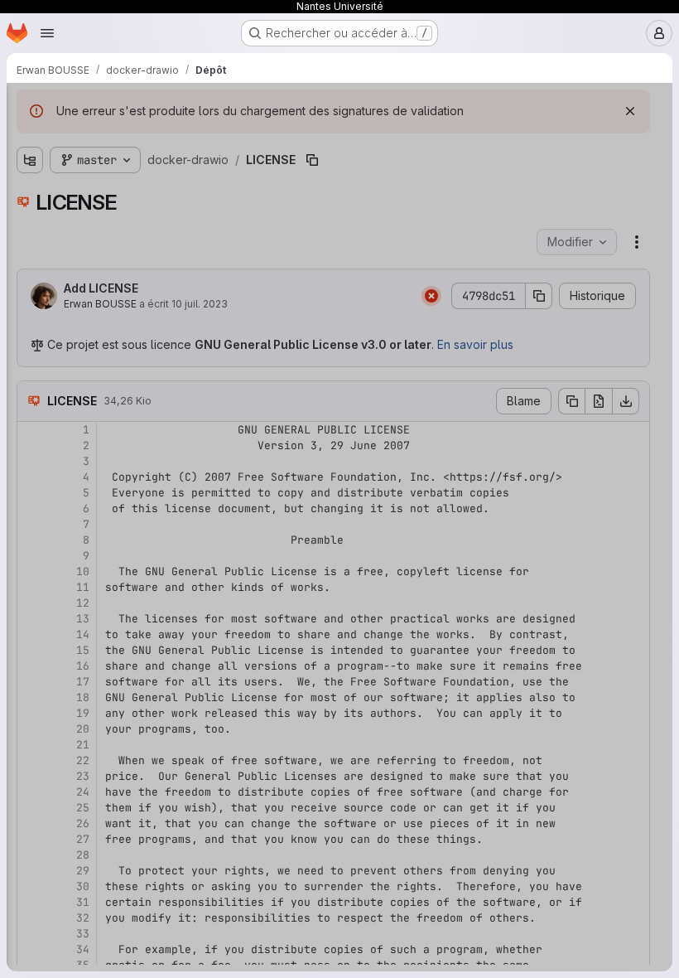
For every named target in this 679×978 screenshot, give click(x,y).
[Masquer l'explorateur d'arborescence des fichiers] (30, 106)
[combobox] (136, 139)
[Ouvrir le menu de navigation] (47, 33)
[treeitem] (137, 168)
